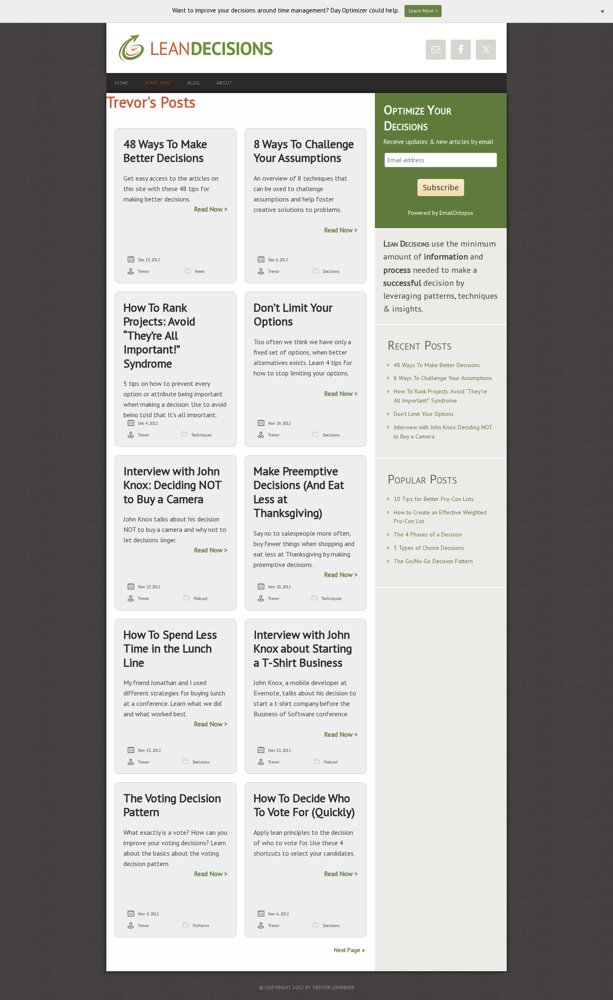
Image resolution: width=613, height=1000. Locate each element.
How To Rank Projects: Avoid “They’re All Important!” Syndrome (159, 335)
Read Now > (211, 209)
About (224, 83)
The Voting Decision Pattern (172, 805)
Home (121, 83)
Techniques (201, 435)
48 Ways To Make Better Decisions (165, 151)
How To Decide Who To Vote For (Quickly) (304, 805)
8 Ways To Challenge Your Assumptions (304, 151)
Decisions (331, 271)
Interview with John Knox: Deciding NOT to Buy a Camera (172, 484)
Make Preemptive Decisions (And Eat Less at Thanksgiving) (299, 492)
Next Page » (349, 950)
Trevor (143, 271)
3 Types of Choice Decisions (429, 548)
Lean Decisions (210, 48)
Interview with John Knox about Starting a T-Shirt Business (303, 648)
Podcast (200, 598)
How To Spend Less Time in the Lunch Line (170, 648)
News (199, 271)
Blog (194, 83)
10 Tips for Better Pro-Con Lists (434, 499)
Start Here (158, 83)
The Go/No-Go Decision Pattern (433, 561)
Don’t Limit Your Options (293, 314)
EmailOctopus (456, 213)
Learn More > (423, 11)
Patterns (201, 925)
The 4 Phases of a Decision (428, 534)
